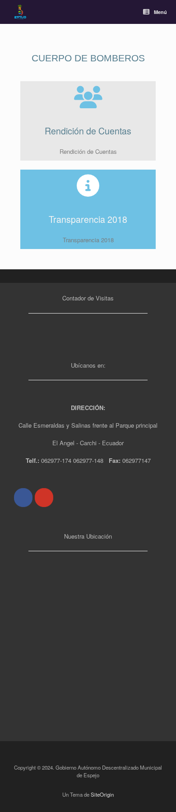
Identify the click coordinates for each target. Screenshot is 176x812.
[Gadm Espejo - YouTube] (44, 497)
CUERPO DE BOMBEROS (88, 58)
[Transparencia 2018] (88, 185)
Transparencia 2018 (88, 219)
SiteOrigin (102, 794)
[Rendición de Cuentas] (88, 97)
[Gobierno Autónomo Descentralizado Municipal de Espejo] (20, 12)
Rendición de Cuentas (88, 131)
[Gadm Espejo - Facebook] (23, 497)
